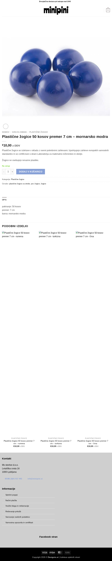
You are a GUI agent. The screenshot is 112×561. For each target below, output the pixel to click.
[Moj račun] (100, 10)
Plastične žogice (38, 132)
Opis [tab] (4, 200)
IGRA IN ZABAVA (19, 132)
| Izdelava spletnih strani (64, 557)
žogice (43, 184)
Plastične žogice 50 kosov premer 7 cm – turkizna (56, 442)
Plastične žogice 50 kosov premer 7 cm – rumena (19, 442)
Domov (5, 132)
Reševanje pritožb (13, 511)
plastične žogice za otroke (19, 184)
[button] (3, 10)
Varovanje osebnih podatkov (17, 517)
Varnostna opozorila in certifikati (19, 522)
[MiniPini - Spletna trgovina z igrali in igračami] (56, 10)
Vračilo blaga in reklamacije (17, 506)
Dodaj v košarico (30, 172)
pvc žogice (35, 184)
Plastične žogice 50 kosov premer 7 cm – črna (92, 442)
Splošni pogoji (11, 495)
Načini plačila (11, 500)
